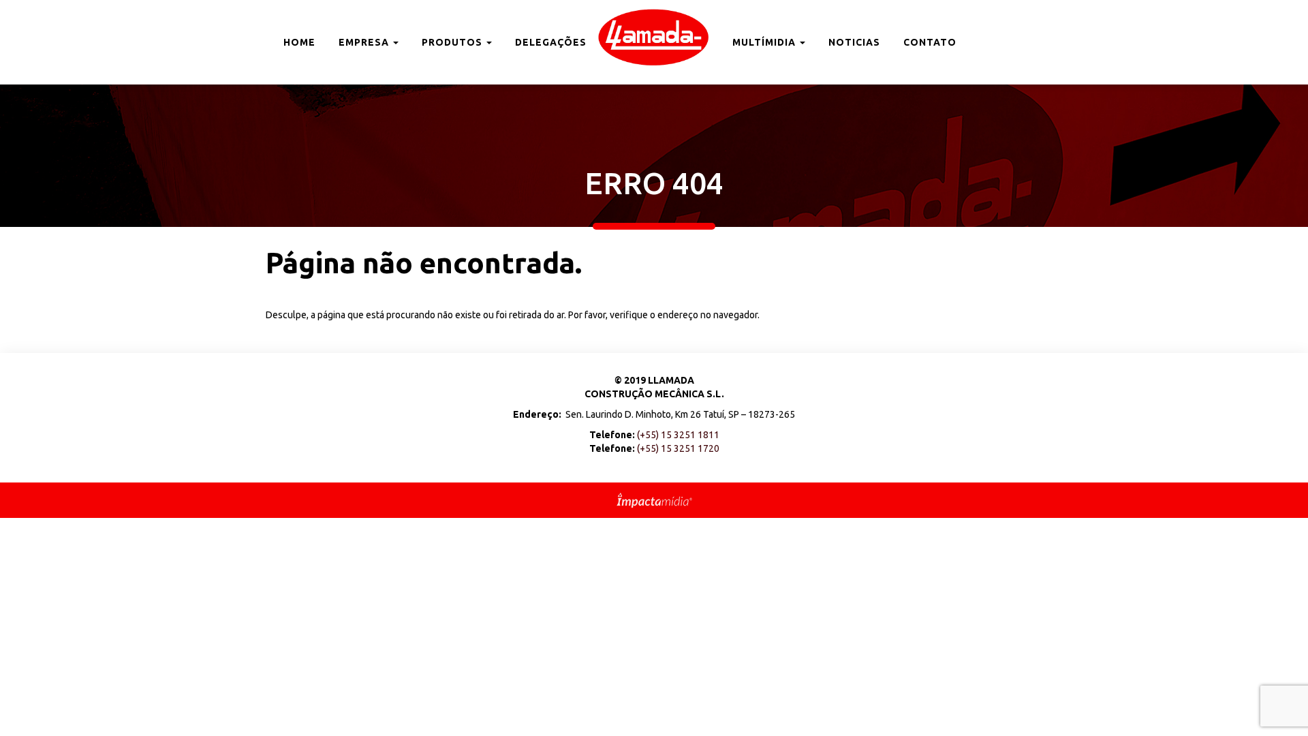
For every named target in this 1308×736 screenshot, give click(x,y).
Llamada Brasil (654, 37)
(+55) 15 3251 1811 (678, 434)
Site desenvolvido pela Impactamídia (654, 500)
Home (299, 42)
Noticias (854, 42)
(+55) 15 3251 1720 (678, 448)
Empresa (365, 42)
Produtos (453, 42)
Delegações (551, 42)
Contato (929, 42)
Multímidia (765, 42)
